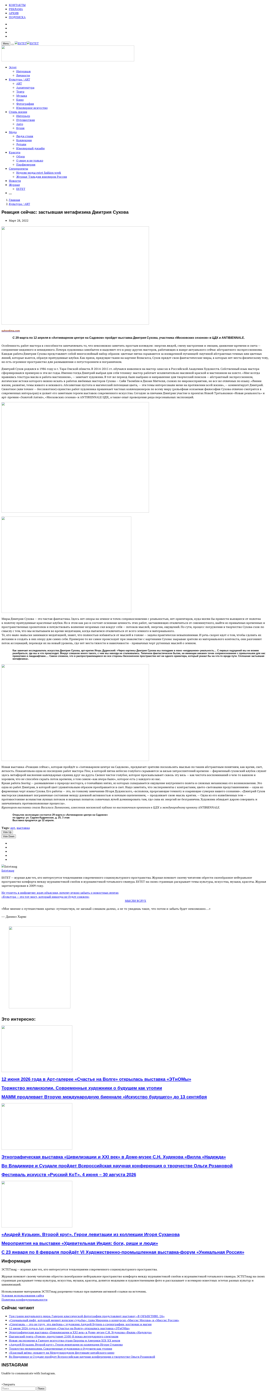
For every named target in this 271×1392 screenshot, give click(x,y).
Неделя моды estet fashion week (38, 173)
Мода (13, 132)
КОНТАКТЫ (17, 5)
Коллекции (24, 140)
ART (19, 83)
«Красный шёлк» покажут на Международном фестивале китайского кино (61, 1353)
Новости (15, 181)
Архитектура (25, 87)
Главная (14, 200)
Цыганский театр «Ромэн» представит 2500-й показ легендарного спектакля (63, 1336)
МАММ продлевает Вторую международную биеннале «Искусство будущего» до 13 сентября (104, 1096)
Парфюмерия (25, 164)
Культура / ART (19, 79)
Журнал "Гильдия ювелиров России (41, 177)
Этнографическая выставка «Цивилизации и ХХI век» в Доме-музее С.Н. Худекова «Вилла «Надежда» (113, 1156)
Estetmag (7, 871)
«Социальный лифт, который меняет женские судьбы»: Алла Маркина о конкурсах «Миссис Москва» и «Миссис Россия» (94, 1320)
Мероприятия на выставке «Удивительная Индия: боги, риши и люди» (79, 1243)
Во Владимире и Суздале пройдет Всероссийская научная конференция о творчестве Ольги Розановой (117, 1165)
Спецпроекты (18, 169)
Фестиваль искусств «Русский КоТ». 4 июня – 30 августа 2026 (68, 1174)
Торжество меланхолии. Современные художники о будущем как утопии (81, 1087)
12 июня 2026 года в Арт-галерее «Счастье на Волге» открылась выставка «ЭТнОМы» (96, 1079)
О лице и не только (29, 160)
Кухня (20, 128)
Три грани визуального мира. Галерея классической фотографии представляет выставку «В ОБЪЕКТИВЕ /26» (87, 1316)
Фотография (25, 104)
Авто (19, 124)
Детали (21, 144)
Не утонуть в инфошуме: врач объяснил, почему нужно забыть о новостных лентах (60, 893)
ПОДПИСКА (17, 17)
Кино (20, 100)
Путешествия (25, 120)
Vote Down (8, 836)
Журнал (14, 185)
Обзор (20, 156)
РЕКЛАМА (16, 9)
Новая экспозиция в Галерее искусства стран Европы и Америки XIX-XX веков (64, 1340)
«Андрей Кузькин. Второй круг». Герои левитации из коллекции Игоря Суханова (90, 1234)
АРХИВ (14, 13)
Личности (23, 75)
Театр (20, 92)
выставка (23, 828)
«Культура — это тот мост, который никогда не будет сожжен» (45, 897)
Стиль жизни (18, 112)
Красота (14, 152)
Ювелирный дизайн (30, 148)
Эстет (13, 67)
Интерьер (23, 116)
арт (12, 828)
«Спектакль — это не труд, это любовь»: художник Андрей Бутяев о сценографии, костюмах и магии (80, 1324)
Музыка (21, 96)
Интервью (23, 71)
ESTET (20, 189)
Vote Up (7, 832)
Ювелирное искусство (32, 108)
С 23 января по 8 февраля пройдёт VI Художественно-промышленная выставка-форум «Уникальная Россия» (122, 1252)
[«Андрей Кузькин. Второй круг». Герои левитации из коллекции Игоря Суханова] (36, 1226)
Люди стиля (24, 136)
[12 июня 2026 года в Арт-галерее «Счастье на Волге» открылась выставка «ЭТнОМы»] (36, 1071)
